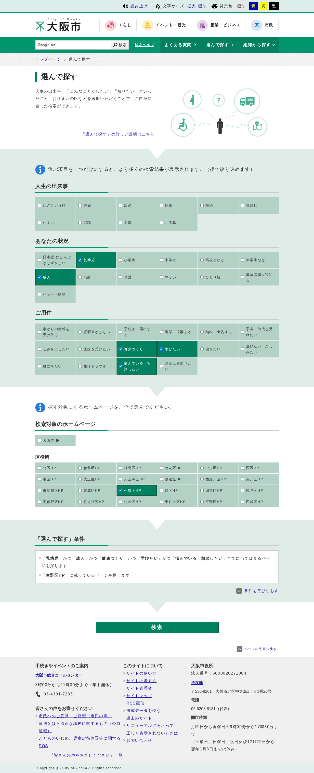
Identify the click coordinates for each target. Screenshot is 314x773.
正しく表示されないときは (152, 733)
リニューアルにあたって (150, 725)
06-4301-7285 (58, 694)
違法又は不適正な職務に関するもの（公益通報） (80, 727)
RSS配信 (135, 703)
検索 (123, 45)
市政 (269, 25)
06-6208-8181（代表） (211, 709)
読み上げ (139, 6)
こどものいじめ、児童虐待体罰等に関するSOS (80, 742)
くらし (125, 25)
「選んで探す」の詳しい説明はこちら (118, 134)
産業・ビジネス (225, 25)
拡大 (191, 6)
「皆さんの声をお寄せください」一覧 (86, 755)
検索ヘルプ (144, 45)
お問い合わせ (139, 740)
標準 (202, 6)
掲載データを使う (143, 710)
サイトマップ (139, 696)
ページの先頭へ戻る (261, 649)
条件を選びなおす (261, 591)
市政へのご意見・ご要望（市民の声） (75, 716)
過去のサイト (139, 718)
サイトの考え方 (141, 681)
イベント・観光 (171, 25)
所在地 (197, 683)
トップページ (48, 59)
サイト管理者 (139, 688)
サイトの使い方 (141, 673)
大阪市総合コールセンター (58, 675)
